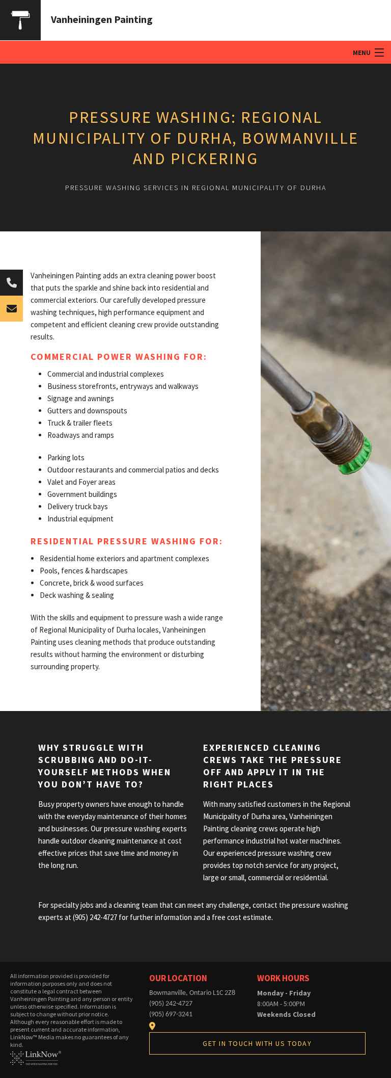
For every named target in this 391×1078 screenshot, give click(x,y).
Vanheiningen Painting (102, 19)
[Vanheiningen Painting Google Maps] (152, 1026)
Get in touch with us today (257, 1043)
